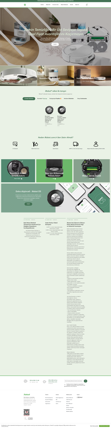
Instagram (77, 398)
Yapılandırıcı (47, 403)
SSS (56, 399)
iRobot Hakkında (64, 4)
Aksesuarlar (47, 401)
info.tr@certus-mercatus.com (53, 381)
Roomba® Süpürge (49, 399)
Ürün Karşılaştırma (49, 397)
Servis (57, 403)
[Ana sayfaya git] (29, 4)
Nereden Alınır (56, 4)
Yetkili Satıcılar (69, 399)
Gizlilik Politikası (69, 411)
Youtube (80, 398)
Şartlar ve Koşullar (70, 407)
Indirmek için (58, 401)
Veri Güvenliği (69, 409)
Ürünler (42, 4)
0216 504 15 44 (34, 380)
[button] (29, 98)
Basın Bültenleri (69, 403)
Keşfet (55, 44)
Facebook (78, 398)
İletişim (67, 405)
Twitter (81, 398)
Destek (71, 4)
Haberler (77, 4)
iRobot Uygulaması (59, 397)
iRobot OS (48, 4)
